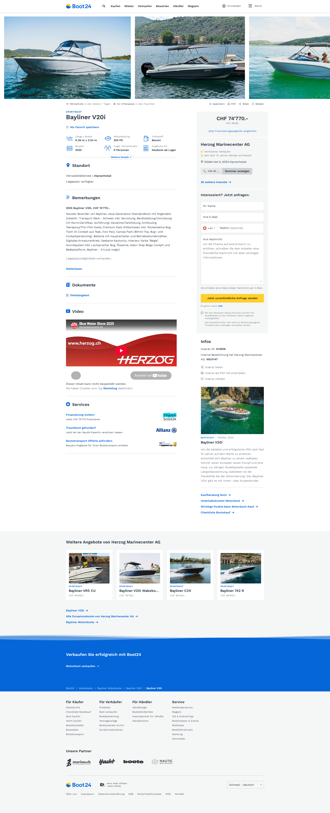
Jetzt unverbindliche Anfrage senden (232, 298)
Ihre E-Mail (210, 217)
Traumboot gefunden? (81, 427)
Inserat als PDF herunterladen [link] (225, 373)
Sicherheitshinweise (149, 794)
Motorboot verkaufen (80, 666)
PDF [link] (233, 104)
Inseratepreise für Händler (148, 716)
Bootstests (72, 729)
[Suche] (104, 6)
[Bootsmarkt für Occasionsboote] (78, 6)
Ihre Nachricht (212, 239)
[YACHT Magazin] (107, 762)
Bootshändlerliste (142, 711)
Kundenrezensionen (111, 729)
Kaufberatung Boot (214, 495)
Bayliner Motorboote (80, 622)
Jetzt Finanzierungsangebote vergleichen (232, 131)
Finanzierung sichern (80, 414)
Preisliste (104, 707)
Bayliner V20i (75, 610)
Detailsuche (73, 707)
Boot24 (70, 688)
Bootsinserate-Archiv (111, 725)
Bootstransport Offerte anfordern (89, 440)
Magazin (193, 6)
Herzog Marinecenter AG (225, 144)
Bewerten (162, 6)
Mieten (129, 6)
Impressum (87, 794)
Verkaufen (145, 6)
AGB (220, 306)
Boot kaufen (73, 716)
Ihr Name (209, 206)
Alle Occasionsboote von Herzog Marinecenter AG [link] (100, 616)
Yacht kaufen (74, 720)
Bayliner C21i (180, 591)
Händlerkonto (140, 720)
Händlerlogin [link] (139, 707)
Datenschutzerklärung (111, 794)
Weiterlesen (74, 268)
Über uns (71, 794)
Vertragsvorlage (108, 720)
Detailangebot (79, 295)
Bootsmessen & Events (185, 720)
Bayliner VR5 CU (82, 591)
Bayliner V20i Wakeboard (140, 591)
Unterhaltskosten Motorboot (220, 500)
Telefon (231, 228)
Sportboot (74, 111)
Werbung (177, 734)
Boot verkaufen (108, 711)
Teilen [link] (245, 104)
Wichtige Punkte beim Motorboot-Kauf (227, 506)
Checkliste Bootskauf (215, 512)
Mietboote (178, 725)
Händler (178, 6)
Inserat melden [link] (215, 378)
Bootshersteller (75, 725)
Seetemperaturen (182, 707)
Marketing (110, 388)
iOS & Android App (183, 716)
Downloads (178, 738)
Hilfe (168, 794)
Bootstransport (75, 734)
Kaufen (115, 6)
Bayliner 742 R (232, 591)
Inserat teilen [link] (214, 367)
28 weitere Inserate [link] (214, 182)
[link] (89, 575)
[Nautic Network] (162, 762)
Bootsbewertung (109, 716)
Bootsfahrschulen (182, 729)
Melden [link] (259, 104)
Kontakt (179, 794)
